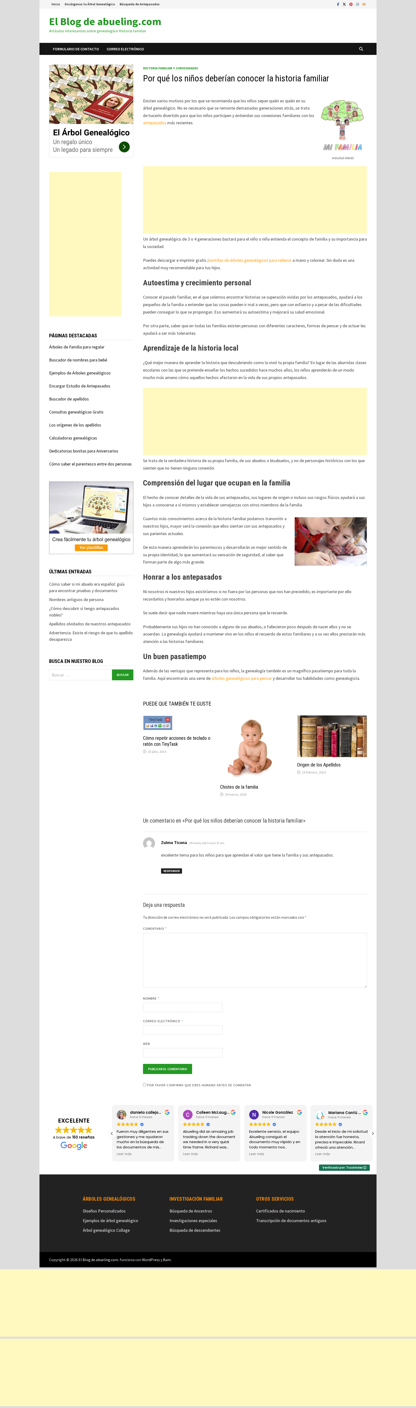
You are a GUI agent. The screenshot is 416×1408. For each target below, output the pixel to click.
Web (146, 1043)
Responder (171, 871)
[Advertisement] (255, 200)
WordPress (151, 1259)
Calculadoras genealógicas (73, 438)
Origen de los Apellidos (319, 765)
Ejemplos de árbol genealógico (110, 1220)
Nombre (151, 998)
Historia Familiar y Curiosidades (170, 68)
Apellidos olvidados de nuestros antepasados (90, 624)
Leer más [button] (124, 1154)
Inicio (56, 4)
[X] (344, 4)
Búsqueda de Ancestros (190, 1211)
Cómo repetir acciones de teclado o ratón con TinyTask (176, 741)
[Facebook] (338, 4)
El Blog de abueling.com (105, 21)
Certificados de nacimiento (280, 1211)
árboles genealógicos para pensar (242, 678)
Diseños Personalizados (104, 1211)
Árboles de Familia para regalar (76, 347)
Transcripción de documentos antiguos (291, 1220)
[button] (372, 1133)
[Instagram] (358, 4)
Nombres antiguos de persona (76, 599)
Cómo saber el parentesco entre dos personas (90, 464)
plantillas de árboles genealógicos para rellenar (249, 260)
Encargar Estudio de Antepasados (79, 386)
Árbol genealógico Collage (106, 1230)
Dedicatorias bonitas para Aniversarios (83, 451)
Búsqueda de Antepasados (140, 4)
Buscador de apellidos (69, 399)
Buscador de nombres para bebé (78, 360)
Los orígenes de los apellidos (75, 425)
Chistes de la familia (239, 787)
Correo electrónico (125, 48)
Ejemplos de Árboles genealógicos (80, 373)
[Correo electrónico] (364, 4)
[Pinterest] (351, 4)
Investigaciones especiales (193, 1220)
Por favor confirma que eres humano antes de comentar (198, 1085)
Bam (167, 1259)
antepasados (154, 122)
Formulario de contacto (76, 48)
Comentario (155, 928)
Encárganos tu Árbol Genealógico (90, 4)
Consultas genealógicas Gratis (76, 412)
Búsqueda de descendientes (194, 1230)
